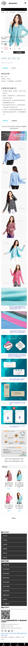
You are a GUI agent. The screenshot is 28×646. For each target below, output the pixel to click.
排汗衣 (2, 633)
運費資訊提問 (6, 595)
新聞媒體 (5, 548)
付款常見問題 (6, 586)
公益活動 (5, 544)
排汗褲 (10, 633)
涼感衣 (14, 633)
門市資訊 (5, 540)
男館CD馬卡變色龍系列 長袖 (14, 461)
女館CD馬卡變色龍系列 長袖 (14, 459)
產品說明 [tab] (5, 68)
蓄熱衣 (22, 633)
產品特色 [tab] (5, 120)
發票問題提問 (6, 573)
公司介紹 (5, 535)
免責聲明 (18, 637)
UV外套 (5, 635)
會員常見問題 (6, 564)
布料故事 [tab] (14, 120)
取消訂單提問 (6, 569)
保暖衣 (18, 633)
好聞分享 (5, 557)
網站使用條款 (4, 637)
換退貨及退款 (6, 577)
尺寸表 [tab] (13, 68)
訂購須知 (5, 599)
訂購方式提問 (6, 582)
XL (19, 48)
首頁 (3, 12)
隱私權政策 (11, 637)
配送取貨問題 (6, 590)
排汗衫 (6, 633)
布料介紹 (5, 553)
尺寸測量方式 (6, 603)
